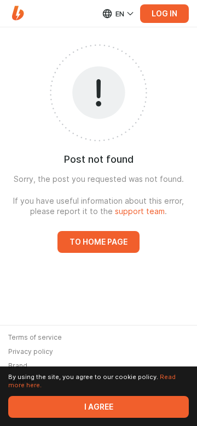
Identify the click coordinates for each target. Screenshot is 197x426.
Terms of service (35, 337)
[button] (17, 13)
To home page (98, 242)
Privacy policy (30, 352)
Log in (164, 13)
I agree (98, 407)
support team (140, 211)
